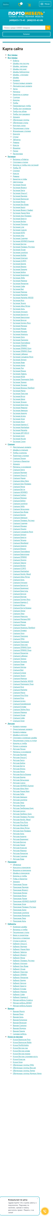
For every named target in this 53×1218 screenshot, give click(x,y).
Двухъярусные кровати (22, 86)
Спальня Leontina (20, 503)
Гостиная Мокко (19, 371)
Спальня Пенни (19, 458)
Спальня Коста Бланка (22, 608)
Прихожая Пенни (20, 884)
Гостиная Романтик (20, 283)
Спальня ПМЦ (18, 639)
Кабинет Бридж (19, 980)
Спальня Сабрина (20, 656)
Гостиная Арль (19, 309)
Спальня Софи (19, 718)
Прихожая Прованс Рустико (24, 907)
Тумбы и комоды (20, 453)
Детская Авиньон (20, 797)
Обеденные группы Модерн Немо (27, 1073)
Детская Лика (18, 802)
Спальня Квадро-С (20, 602)
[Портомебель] (26, 14)
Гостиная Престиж (20, 393)
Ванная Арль (18, 1017)
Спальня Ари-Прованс (22, 484)
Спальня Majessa (20, 678)
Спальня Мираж (19, 622)
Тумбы (15, 103)
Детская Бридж (19, 777)
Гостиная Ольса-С (20, 193)
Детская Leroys (19, 811)
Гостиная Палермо (20, 340)
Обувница (17, 864)
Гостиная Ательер (20, 311)
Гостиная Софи (19, 286)
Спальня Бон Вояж (20, 512)
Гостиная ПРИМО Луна (22, 351)
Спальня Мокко (19, 625)
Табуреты (17, 139)
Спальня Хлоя (18, 721)
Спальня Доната (19, 529)
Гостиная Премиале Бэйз (23, 379)
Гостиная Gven (19, 436)
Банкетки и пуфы (20, 179)
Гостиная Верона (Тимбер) (23, 388)
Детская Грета (18, 760)
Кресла (16, 145)
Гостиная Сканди (20, 230)
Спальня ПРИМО (20, 557)
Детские (11, 723)
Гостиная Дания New (21, 213)
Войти (6, 4)
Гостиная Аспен (19, 416)
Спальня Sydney (19, 495)
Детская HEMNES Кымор (23, 785)
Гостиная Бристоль (20, 405)
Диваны (16, 142)
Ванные (11, 1008)
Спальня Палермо (20, 636)
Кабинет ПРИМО (20, 974)
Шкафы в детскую (20, 735)
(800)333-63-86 (35, 20)
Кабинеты (12, 924)
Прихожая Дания (20, 898)
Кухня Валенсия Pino (21, 1039)
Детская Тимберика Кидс (23, 808)
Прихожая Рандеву (21, 887)
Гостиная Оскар (19, 249)
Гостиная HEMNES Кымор (23, 241)
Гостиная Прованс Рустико (24, 247)
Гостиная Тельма (19, 402)
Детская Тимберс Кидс (22, 814)
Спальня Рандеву (20, 472)
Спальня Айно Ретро (21, 577)
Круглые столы (19, 125)
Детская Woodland (20, 825)
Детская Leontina (20, 800)
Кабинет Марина (20, 991)
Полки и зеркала (20, 746)
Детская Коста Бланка (22, 774)
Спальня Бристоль (20, 591)
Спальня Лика (18, 613)
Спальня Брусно (19, 594)
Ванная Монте (19, 1011)
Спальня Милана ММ (21, 619)
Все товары (12, 55)
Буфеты (16, 60)
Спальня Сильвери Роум (23, 532)
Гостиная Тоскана (20, 385)
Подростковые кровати (22, 83)
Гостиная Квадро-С (20, 424)
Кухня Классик (19, 1059)
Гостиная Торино (19, 382)
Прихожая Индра (20, 893)
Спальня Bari (18, 670)
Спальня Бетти (19, 489)
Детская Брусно (19, 842)
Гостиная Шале (19, 399)
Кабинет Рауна (19, 958)
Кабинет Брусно (19, 983)
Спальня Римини (20, 498)
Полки (15, 151)
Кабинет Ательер (20, 963)
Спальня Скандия (20, 523)
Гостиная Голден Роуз (22, 323)
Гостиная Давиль (20, 374)
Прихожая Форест (20, 890)
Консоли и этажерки (21, 938)
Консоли (16, 134)
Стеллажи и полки (20, 162)
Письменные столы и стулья (25, 740)
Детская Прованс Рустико (23, 816)
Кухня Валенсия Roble (22, 1042)
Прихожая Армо (19, 910)
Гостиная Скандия (20, 238)
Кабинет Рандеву (20, 946)
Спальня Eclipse (19, 673)
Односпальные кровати (22, 729)
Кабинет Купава (19, 989)
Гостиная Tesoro (19, 303)
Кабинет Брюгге (19, 986)
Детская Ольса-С (20, 757)
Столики (16, 170)
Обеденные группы (21, 120)
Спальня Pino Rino (20, 695)
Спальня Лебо (19, 506)
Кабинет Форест (20, 955)
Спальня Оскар (19, 715)
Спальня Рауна (19, 486)
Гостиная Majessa (20, 292)
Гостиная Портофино (21, 342)
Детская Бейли (19, 763)
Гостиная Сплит (19, 441)
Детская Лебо (18, 794)
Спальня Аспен (19, 701)
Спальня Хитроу (19, 534)
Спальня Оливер (20, 630)
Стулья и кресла (19, 941)
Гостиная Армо (19, 365)
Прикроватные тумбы (22, 106)
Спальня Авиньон (20, 517)
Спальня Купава (19, 706)
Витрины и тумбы (20, 929)
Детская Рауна (19, 771)
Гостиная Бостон (19, 244)
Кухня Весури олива (21, 1051)
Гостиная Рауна (19, 201)
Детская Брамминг (20, 839)
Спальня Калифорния (22, 704)
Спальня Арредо (20, 546)
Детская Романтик (20, 853)
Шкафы (16, 77)
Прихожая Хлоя (19, 904)
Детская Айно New (21, 788)
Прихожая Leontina (21, 912)
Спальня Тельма (19, 540)
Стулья (15, 137)
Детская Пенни (19, 749)
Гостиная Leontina (20, 252)
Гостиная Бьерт (19, 207)
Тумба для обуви (20, 111)
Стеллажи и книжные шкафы (25, 737)
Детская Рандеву (20, 754)
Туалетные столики (21, 455)
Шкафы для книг (20, 69)
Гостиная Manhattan (21, 427)
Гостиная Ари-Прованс (22, 216)
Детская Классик (20, 847)
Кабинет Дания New (21, 949)
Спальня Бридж (19, 515)
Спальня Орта (18, 633)
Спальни (11, 444)
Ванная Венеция (19, 1022)
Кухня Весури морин (21, 1053)
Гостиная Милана (20, 326)
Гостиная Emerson (20, 258)
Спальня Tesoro (19, 675)
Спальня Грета (19, 469)
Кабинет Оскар (19, 969)
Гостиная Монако (20, 331)
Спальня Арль (18, 579)
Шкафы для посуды (21, 63)
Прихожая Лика (19, 918)
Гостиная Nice (18, 300)
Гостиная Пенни (19, 185)
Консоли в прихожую (22, 867)
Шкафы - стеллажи (20, 74)
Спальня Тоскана (20, 661)
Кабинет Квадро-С (20, 997)
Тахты (15, 89)
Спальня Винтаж (19, 596)
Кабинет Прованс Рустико (23, 960)
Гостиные (12, 156)
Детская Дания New (21, 791)
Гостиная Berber (19, 221)
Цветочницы (18, 182)
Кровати (16, 80)
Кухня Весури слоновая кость (25, 1056)
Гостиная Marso (19, 390)
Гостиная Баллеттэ (20, 314)
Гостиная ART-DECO (21, 433)
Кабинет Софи (19, 994)
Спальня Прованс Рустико (23, 520)
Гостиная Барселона (21, 317)
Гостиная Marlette (20, 295)
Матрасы (16, 91)
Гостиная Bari (18, 289)
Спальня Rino (18, 698)
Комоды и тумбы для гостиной (25, 165)
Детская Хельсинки (21, 780)
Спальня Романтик (20, 653)
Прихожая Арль (19, 921)
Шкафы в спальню (20, 450)
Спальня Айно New (21, 481)
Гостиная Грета (19, 190)
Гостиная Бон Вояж (21, 204)
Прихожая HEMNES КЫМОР (24, 901)
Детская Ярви (18, 859)
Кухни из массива (15, 1037)
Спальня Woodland (20, 543)
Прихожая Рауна (19, 895)
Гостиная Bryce (19, 396)
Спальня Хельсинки (21, 509)
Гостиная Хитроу (19, 359)
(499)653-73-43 (17, 20)
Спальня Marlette (20, 690)
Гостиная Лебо (19, 278)
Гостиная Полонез (20, 224)
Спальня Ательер (20, 582)
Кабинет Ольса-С (20, 943)
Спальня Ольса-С (20, 475)
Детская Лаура (19, 805)
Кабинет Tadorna (20, 952)
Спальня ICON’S (19, 568)
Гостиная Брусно (19, 320)
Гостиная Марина (20, 280)
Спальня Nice (18, 687)
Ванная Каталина (20, 1020)
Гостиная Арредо (20, 413)
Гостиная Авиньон (20, 410)
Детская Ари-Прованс (22, 831)
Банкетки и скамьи (20, 94)
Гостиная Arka (18, 235)
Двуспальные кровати (22, 447)
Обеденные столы (20, 122)
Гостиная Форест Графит (23, 210)
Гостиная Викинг (19, 266)
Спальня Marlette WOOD (23, 681)
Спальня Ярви (18, 664)
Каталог (26, 34)
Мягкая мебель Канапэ (22, 1005)
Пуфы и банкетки (20, 879)
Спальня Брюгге (19, 537)
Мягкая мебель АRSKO (22, 1003)
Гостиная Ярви (19, 362)
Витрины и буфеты (21, 159)
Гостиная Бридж (19, 264)
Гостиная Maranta (20, 430)
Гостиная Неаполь (20, 334)
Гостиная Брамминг (21, 275)
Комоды (16, 100)
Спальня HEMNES (20, 492)
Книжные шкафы (20, 926)
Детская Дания (19, 845)
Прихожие (12, 862)
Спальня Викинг (19, 548)
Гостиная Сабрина (20, 354)
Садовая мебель (19, 1034)
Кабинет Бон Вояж (20, 966)
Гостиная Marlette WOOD (23, 297)
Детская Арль (18, 833)
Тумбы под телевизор (22, 108)
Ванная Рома (18, 1014)
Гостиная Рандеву (20, 196)
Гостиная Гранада (20, 269)
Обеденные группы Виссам (24, 1068)
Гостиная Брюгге (20, 218)
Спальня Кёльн (19, 605)
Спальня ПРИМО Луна (22, 650)
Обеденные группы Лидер (24, 1070)
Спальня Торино (19, 658)
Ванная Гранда (19, 1031)
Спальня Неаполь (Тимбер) (24, 627)
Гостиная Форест (20, 187)
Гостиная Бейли (19, 272)
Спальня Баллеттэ (20, 585)
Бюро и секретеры (20, 935)
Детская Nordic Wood (21, 819)
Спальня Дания (19, 478)
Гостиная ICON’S (19, 261)
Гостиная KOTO (19, 232)
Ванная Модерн (19, 1028)
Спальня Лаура (19, 611)
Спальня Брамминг (21, 588)
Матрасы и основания (22, 467)
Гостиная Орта (19, 337)
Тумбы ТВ (17, 168)
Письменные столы (21, 128)
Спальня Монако (20, 526)
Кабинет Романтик (20, 977)
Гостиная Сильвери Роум (23, 357)
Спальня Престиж (20, 644)
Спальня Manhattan (21, 571)
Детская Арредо (19, 836)
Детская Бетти (19, 766)
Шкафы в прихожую (21, 873)
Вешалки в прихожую (22, 870)
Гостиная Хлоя (19, 419)
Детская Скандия (20, 856)
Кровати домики (19, 726)
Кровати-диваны (19, 732)
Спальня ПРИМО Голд (22, 647)
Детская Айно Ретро (21, 828)
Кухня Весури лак (20, 1048)
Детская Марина (19, 850)
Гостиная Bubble (19, 255)
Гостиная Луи (18, 368)
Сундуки (16, 97)
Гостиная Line (18, 227)
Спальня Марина (20, 712)
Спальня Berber (19, 565)
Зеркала (16, 117)
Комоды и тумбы (20, 743)
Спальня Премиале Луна (23, 684)
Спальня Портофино (21, 551)
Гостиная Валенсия (21, 199)
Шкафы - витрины (20, 66)
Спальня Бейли (19, 500)
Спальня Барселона (21, 554)
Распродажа (18, 153)
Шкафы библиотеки (21, 72)
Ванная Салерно (19, 1025)
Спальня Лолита (19, 560)
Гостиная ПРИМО (20, 345)
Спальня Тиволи (19, 563)
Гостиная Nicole (19, 438)
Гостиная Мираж (19, 328)
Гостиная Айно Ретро (21, 306)
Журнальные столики (22, 131)
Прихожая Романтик (21, 915)
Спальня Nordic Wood (22, 574)
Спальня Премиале (21, 642)
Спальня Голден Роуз (21, 599)
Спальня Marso (19, 692)
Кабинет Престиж (20, 972)
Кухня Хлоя (18, 1062)
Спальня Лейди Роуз (21, 709)
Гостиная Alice (19, 421)
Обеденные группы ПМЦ (23, 1065)
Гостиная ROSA (19, 376)
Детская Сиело (19, 783)
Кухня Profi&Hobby (21, 1045)
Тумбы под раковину (21, 114)
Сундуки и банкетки (21, 461)
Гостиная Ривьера (20, 407)
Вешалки (16, 148)
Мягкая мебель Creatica (23, 1000)
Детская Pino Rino (20, 822)
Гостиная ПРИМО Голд (22, 348)
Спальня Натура (19, 667)
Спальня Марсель (20, 616)
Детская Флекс (19, 769)
